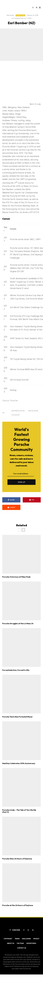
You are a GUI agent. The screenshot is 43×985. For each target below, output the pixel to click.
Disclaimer (26, 939)
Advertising (31, 943)
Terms (17, 939)
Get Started (21, 693)
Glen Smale (10, 15)
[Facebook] (24, 930)
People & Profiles (20, 15)
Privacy (36, 939)
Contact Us (21, 948)
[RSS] (28, 930)
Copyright (8, 939)
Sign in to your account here (27, 703)
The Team (20, 943)
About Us (10, 943)
